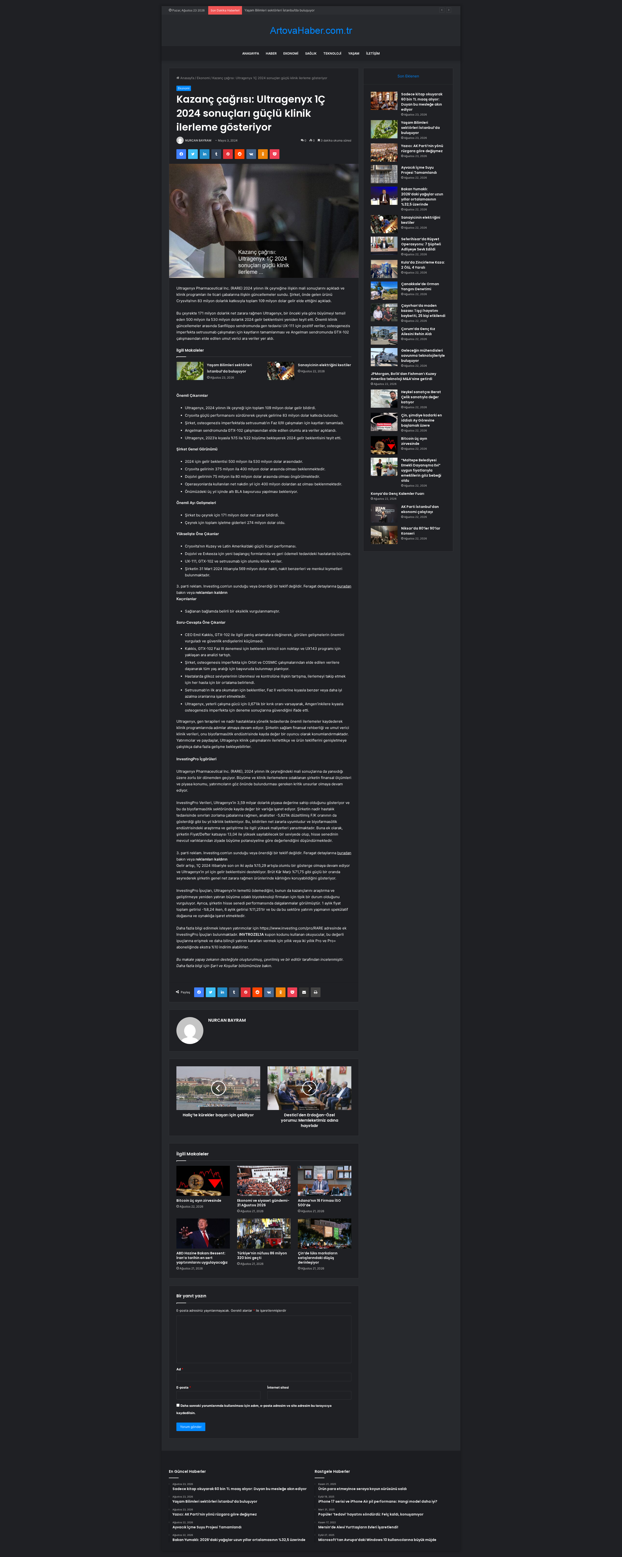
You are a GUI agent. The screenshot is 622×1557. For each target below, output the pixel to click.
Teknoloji (332, 53)
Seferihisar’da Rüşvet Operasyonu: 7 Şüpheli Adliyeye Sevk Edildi (421, 244)
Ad (179, 1369)
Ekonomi (290, 53)
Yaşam (353, 53)
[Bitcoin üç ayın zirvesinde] (203, 1181)
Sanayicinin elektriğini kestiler (324, 365)
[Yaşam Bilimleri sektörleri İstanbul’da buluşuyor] (190, 371)
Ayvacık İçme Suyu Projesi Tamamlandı (419, 170)
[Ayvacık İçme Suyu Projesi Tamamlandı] (384, 174)
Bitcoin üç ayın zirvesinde (198, 1200)
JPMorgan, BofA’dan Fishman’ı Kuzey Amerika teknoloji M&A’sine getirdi (403, 376)
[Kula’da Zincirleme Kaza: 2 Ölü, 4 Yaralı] (384, 269)
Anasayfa (250, 53)
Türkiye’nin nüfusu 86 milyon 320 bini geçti (262, 1255)
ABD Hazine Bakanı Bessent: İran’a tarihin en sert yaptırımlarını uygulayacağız (202, 1258)
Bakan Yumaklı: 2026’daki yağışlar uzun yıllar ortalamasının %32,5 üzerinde (422, 197)
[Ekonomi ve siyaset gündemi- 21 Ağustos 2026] (264, 1181)
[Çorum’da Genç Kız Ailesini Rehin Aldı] (384, 335)
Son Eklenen (408, 76)
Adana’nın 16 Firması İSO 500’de (319, 1203)
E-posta (183, 1387)
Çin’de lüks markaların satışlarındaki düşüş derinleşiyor (317, 1258)
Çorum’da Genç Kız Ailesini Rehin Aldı (418, 331)
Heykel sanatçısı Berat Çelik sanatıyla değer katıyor (421, 397)
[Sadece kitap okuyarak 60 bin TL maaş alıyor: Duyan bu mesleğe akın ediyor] (384, 101)
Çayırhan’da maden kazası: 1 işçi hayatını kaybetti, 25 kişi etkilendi (423, 310)
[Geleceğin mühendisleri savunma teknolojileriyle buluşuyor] (384, 357)
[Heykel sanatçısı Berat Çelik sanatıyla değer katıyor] (384, 398)
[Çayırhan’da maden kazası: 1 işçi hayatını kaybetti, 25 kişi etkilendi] (384, 312)
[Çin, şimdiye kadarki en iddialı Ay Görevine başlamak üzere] (384, 422)
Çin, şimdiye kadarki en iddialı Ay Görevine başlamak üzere (421, 420)
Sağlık (311, 53)
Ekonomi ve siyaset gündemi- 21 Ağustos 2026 (263, 1203)
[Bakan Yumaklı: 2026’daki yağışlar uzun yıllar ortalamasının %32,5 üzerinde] (384, 196)
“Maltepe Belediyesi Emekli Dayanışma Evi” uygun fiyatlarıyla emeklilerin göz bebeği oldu (421, 470)
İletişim (373, 53)
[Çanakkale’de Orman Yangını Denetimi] (384, 291)
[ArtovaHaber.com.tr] (311, 30)
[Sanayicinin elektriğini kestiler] (281, 371)
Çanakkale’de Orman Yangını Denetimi (420, 286)
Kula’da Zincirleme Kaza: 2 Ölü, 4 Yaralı (423, 265)
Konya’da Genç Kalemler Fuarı (397, 493)
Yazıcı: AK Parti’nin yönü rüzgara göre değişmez (280, 10)
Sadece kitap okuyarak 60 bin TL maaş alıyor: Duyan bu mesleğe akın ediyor (421, 102)
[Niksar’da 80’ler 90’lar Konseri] (384, 535)
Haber (271, 53)
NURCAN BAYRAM (198, 140)
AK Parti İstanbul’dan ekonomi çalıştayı (420, 509)
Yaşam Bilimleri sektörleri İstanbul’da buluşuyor (420, 127)
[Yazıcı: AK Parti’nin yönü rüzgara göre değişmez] (384, 152)
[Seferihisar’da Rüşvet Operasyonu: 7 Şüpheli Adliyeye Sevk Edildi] (384, 246)
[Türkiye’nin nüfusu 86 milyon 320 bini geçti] (264, 1233)
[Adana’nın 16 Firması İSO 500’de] (324, 1181)
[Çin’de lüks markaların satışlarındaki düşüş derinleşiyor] (324, 1233)
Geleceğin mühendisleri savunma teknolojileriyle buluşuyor (423, 355)
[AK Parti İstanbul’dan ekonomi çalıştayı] (384, 513)
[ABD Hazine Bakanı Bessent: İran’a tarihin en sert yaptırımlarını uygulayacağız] (203, 1233)
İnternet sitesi (278, 1387)
